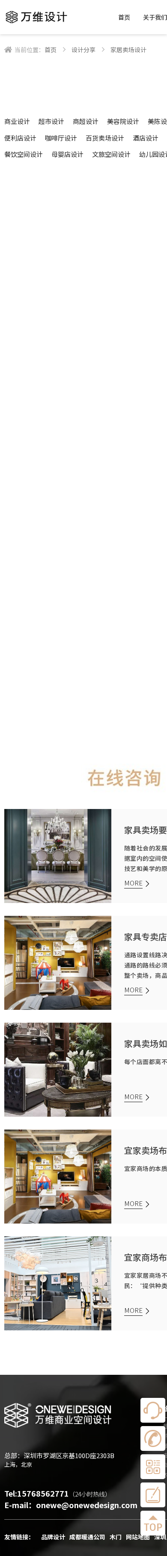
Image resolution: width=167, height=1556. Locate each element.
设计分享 (83, 50)
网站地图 (138, 1536)
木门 (116, 1536)
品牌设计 (53, 1536)
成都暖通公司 (87, 1536)
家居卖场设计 (128, 50)
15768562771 (43, 1493)
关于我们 (155, 17)
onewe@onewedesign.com (86, 1504)
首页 (124, 17)
